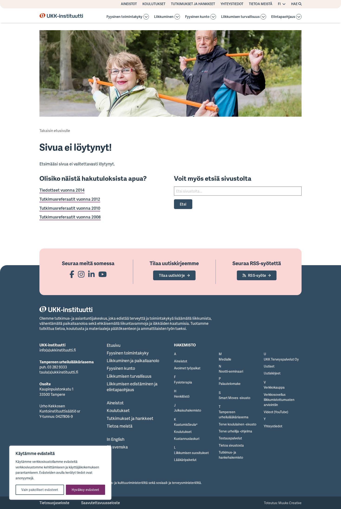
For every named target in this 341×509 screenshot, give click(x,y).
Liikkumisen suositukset (191, 453)
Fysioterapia (183, 382)
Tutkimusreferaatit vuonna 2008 (70, 217)
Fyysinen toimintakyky (124, 17)
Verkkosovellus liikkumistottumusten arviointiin (279, 399)
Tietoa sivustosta (231, 445)
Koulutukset (153, 4)
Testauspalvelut (230, 438)
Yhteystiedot (232, 4)
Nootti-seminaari (231, 371)
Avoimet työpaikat (187, 368)
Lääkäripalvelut (185, 459)
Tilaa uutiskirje (172, 275)
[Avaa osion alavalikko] (146, 16)
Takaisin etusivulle (54, 130)
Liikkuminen (164, 17)
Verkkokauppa (274, 387)
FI (279, 4)
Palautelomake (230, 383)
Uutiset (269, 366)
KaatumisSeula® (185, 424)
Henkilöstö (182, 396)
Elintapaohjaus (283, 17)
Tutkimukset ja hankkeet (193, 4)
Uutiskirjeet (272, 373)
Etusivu (113, 345)
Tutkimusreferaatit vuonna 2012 (69, 199)
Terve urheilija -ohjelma (235, 431)
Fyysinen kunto (197, 17)
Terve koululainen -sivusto (237, 424)
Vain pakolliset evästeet (39, 489)
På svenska (117, 447)
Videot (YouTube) (276, 412)
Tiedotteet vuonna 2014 (61, 190)
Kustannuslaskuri (186, 438)
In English (115, 439)
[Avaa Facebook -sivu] (72, 274)
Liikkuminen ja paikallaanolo (133, 360)
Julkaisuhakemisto (187, 410)
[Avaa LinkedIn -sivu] (91, 274)
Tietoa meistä (260, 4)
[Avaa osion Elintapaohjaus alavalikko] (299, 16)
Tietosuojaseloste (54, 502)
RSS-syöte (257, 275)
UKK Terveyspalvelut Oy (281, 359)
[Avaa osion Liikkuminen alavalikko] (177, 16)
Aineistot (129, 4)
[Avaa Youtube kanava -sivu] (102, 274)
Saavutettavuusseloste (100, 502)
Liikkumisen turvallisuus (240, 17)
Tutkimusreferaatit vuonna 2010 (69, 208)
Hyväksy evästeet (85, 489)
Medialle (225, 359)
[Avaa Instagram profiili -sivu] (81, 274)
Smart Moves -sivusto (234, 398)
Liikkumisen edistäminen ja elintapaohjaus (132, 386)
